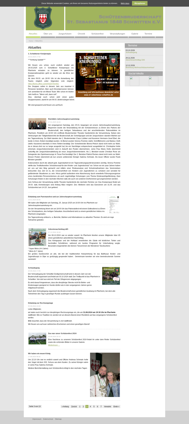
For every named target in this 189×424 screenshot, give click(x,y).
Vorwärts (107, 407)
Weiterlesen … (54, 345)
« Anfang (65, 407)
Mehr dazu (125, 3)
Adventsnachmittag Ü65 (135, 60)
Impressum (36, 419)
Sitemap (58, 419)
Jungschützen (64, 33)
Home (31, 41)
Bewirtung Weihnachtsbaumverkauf (140, 67)
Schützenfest (97, 33)
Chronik (81, 33)
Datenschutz (48, 419)
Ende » (116, 407)
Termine (148, 33)
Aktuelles (33, 33)
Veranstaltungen (117, 33)
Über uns (48, 33)
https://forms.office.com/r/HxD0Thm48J (43, 84)
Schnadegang (131, 52)
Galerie (134, 33)
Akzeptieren (139, 3)
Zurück (74, 407)
